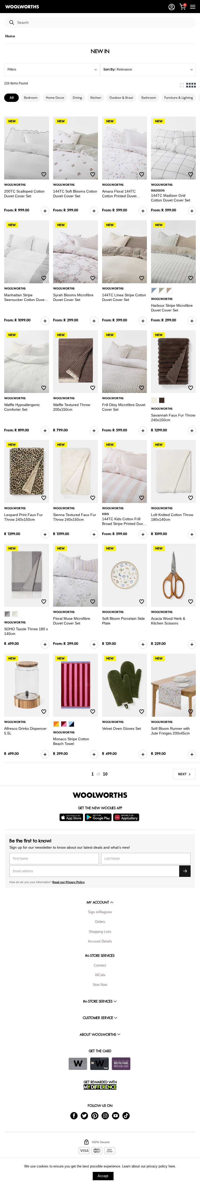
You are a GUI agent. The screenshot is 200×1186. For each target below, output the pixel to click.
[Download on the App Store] (72, 817)
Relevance (124, 69)
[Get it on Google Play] (99, 817)
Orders (100, 922)
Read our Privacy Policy (68, 882)
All (12, 98)
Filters (12, 69)
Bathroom (148, 97)
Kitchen (95, 97)
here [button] (171, 1166)
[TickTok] (126, 1115)
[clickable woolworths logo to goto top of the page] (100, 795)
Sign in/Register (100, 912)
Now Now (100, 985)
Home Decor (55, 97)
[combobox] (104, 22)
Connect (100, 965)
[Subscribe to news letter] (185, 871)
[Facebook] (74, 1115)
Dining (77, 97)
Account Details (100, 941)
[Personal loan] (121, 1063)
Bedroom (31, 97)
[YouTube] (115, 1115)
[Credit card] (99, 1063)
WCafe (100, 975)
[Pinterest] (94, 1115)
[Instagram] (105, 1115)
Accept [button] (103, 1176)
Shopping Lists (100, 932)
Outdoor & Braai (121, 97)
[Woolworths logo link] (22, 7)
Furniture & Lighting (178, 97)
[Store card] (78, 1063)
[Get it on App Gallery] (127, 817)
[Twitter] (84, 1115)
